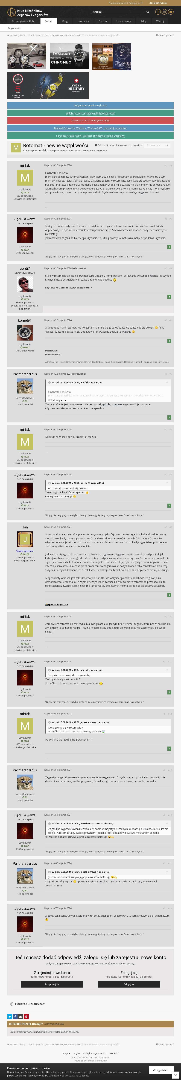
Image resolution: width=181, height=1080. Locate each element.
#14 (170, 863)
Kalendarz (83, 21)
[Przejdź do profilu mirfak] (16, 147)
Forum (48, 21)
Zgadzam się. (164, 1070)
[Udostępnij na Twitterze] (9, 1016)
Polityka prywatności (94, 1053)
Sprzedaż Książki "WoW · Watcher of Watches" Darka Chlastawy (90, 135)
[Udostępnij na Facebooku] (15, 1016)
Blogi (65, 21)
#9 (170, 616)
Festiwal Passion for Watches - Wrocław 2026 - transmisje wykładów (90, 128)
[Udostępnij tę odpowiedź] (166, 165)
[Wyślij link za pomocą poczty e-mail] (20, 1016)
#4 (170, 320)
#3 (170, 268)
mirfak (42, 150)
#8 (170, 527)
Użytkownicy (123, 21)
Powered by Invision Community (90, 1060)
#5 (170, 373)
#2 (170, 218)
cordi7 (25, 268)
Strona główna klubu (23, 21)
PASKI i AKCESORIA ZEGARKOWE (88, 150)
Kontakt (114, 1053)
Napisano (58, 165)
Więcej (160, 21)
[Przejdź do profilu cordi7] (25, 284)
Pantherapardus (25, 374)
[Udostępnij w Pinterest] (26, 1016)
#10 (170, 661)
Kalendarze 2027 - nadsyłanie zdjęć (90, 120)
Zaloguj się (129, 984)
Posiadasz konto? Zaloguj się (125, 3)
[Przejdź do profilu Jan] (25, 539)
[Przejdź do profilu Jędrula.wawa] (25, 235)
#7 (170, 474)
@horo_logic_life (56, 604)
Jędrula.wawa (25, 219)
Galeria (103, 21)
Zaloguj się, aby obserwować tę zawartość (120, 145)
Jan (25, 527)
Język (65, 1053)
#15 (170, 908)
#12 (170, 770)
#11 (170, 713)
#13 (170, 815)
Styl (76, 1053)
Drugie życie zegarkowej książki (90, 105)
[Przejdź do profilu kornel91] (25, 333)
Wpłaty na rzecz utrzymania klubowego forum (90, 113)
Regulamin (14, 28)
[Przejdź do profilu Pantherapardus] (25, 386)
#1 (170, 165)
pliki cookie (51, 1072)
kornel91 (25, 320)
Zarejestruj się (158, 2)
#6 (170, 429)
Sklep (144, 21)
